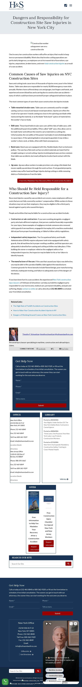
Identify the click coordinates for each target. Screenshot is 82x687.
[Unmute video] (46, 623)
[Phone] (65, 5)
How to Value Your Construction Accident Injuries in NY (34, 310)
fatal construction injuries (55, 63)
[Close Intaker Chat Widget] (75, 623)
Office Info (25, 651)
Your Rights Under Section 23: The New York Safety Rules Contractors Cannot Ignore (56, 424)
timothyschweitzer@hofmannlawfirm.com (56, 334)
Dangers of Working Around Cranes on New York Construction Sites (39, 315)
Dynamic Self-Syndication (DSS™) (46, 683)
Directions (14, 449)
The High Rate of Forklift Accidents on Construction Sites (35, 306)
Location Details (16, 445)
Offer (32, 487)
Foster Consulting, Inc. (48, 680)
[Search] (68, 564)
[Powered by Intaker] (65, 682)
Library (50, 414)
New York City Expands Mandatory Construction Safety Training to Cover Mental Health (56, 447)
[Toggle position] (71, 623)
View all (63, 479)
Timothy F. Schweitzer (31, 334)
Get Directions (26, 654)
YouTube (64, 349)
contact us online (29, 289)
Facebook (41, 349)
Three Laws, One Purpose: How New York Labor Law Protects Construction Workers (57, 436)
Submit (41, 405)
